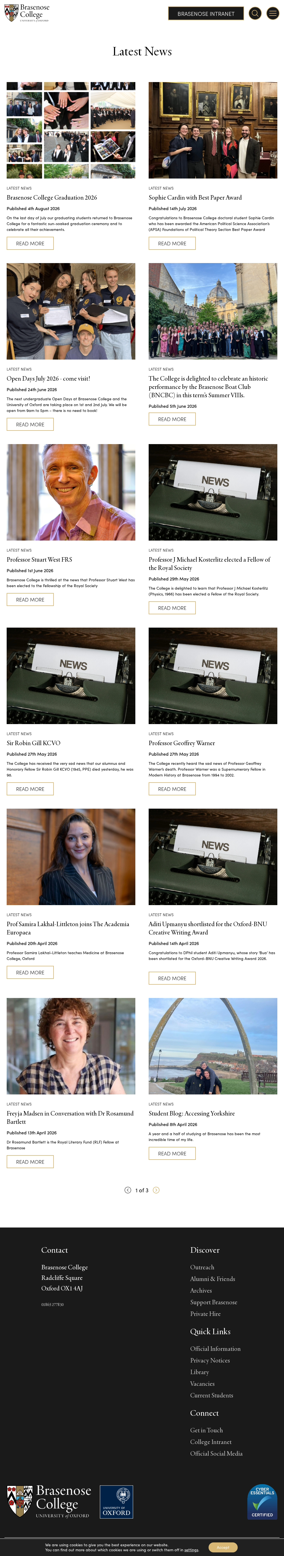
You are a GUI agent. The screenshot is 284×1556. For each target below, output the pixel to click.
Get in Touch (206, 1430)
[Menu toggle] (273, 13)
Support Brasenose (213, 1302)
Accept (223, 1547)
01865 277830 (52, 1304)
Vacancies (202, 1383)
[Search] (255, 13)
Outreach (202, 1267)
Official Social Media (216, 1453)
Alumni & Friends (212, 1278)
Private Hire (205, 1313)
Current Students (211, 1395)
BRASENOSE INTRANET (206, 13)
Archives (201, 1290)
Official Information (215, 1348)
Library (199, 1371)
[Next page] (156, 1190)
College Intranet (211, 1441)
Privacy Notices (210, 1360)
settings (191, 1549)
